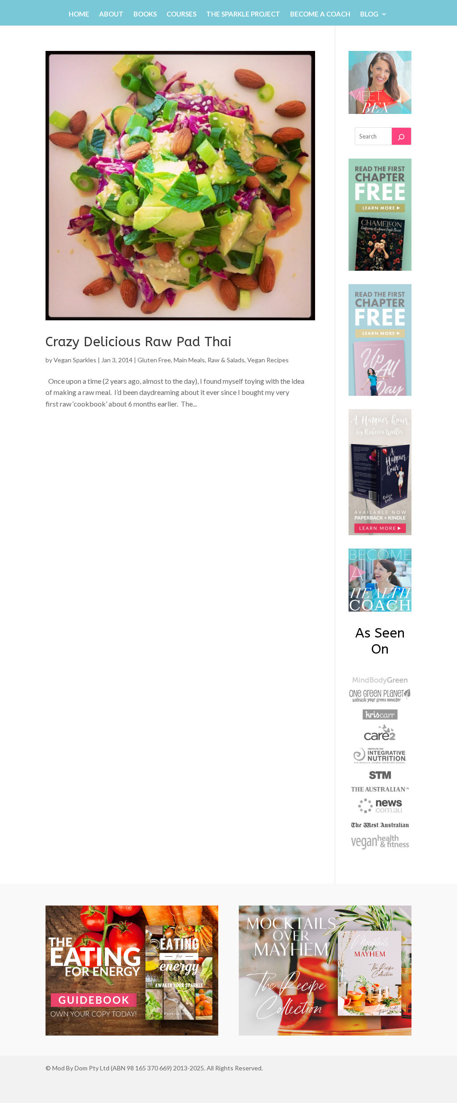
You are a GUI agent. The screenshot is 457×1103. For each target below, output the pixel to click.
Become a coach (320, 14)
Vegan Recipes (268, 360)
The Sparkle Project (243, 14)
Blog (369, 14)
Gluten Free (154, 360)
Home (79, 14)
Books (145, 14)
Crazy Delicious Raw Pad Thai (139, 342)
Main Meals (189, 360)
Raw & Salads (226, 360)
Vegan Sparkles (75, 360)
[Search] (401, 136)
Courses (181, 14)
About (111, 14)
